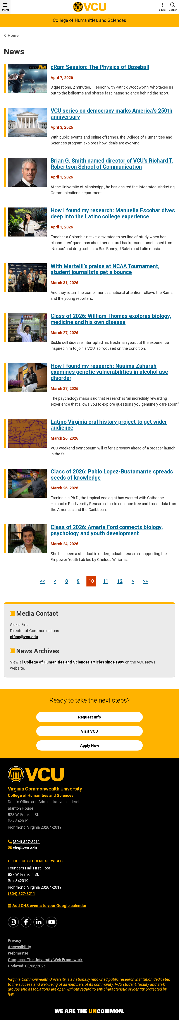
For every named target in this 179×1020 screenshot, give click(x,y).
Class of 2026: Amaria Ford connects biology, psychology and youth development (107, 530)
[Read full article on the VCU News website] (25, 91)
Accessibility (19, 947)
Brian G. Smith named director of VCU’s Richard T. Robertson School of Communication (112, 164)
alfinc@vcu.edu (24, 636)
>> (145, 581)
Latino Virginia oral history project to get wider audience (109, 425)
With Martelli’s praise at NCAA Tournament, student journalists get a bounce (105, 269)
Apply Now (89, 745)
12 (119, 581)
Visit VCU (89, 731)
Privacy (14, 940)
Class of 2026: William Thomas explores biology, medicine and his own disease (111, 319)
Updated (15, 966)
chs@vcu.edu (25, 848)
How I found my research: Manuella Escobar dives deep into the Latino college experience (113, 213)
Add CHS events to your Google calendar (49, 905)
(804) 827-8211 (26, 841)
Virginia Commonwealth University (45, 789)
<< (42, 581)
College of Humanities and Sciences (89, 20)
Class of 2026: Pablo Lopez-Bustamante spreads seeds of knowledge (112, 474)
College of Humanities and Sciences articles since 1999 (74, 662)
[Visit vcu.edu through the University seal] (89, 776)
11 (105, 581)
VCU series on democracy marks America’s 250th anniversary (111, 114)
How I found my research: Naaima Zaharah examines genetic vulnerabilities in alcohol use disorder (109, 372)
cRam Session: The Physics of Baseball (100, 67)
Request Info (89, 717)
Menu (5, 9)
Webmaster (18, 953)
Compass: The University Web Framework (45, 959)
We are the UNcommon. (89, 1011)
